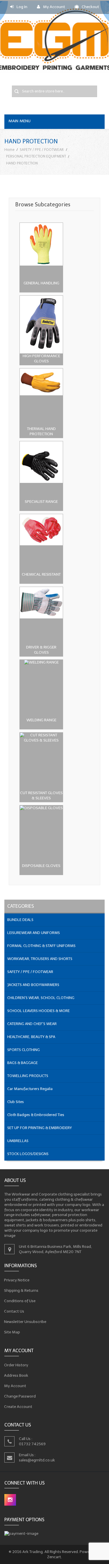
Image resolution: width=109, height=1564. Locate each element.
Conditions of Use (19, 1300)
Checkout (90, 6)
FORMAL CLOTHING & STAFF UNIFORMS (41, 946)
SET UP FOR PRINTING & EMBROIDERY (39, 1128)
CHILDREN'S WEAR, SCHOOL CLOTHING (40, 998)
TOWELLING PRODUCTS (27, 1076)
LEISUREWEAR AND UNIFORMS (33, 933)
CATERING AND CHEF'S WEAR (32, 1024)
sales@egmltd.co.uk (37, 1460)
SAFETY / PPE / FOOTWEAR (42, 149)
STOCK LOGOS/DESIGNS (28, 1154)
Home (9, 149)
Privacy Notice (16, 1280)
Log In (22, 6)
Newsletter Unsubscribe (25, 1321)
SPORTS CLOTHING (23, 1050)
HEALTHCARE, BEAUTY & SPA (31, 1037)
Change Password (20, 1395)
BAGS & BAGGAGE (22, 1063)
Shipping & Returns (21, 1290)
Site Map (12, 1332)
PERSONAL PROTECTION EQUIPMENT (36, 156)
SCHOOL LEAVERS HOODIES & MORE (38, 1011)
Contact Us (14, 1311)
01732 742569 (32, 1443)
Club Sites (15, 1102)
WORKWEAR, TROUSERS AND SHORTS (39, 959)
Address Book (16, 1375)
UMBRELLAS (17, 1141)
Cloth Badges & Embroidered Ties (35, 1115)
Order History (16, 1364)
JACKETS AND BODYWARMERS (33, 985)
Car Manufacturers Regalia (30, 1089)
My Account (54, 6)
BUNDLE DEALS (20, 920)
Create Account (18, 1406)
